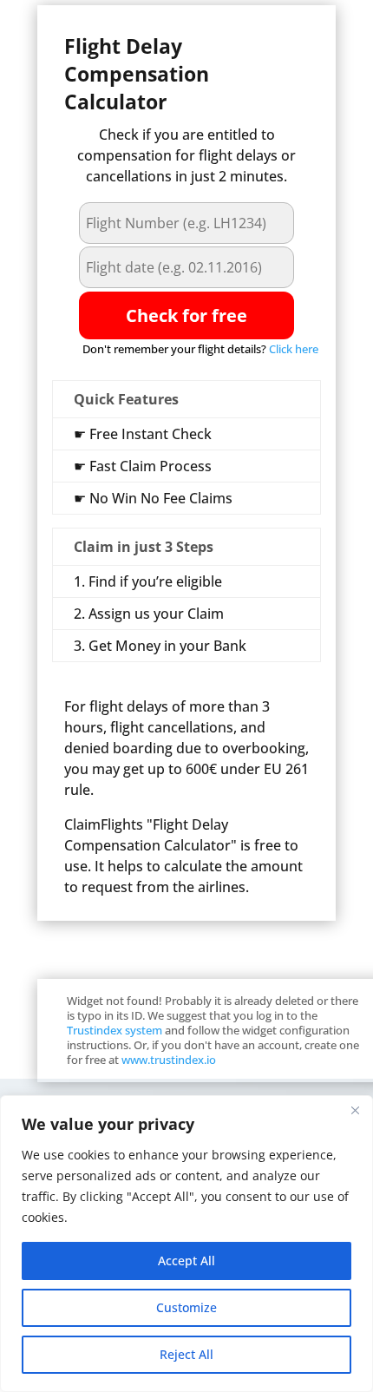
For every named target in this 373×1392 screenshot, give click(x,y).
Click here (293, 349)
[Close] (354, 1110)
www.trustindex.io (168, 1059)
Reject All (186, 1354)
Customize (186, 1307)
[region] (186, 1243)
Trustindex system (114, 1030)
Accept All (186, 1260)
